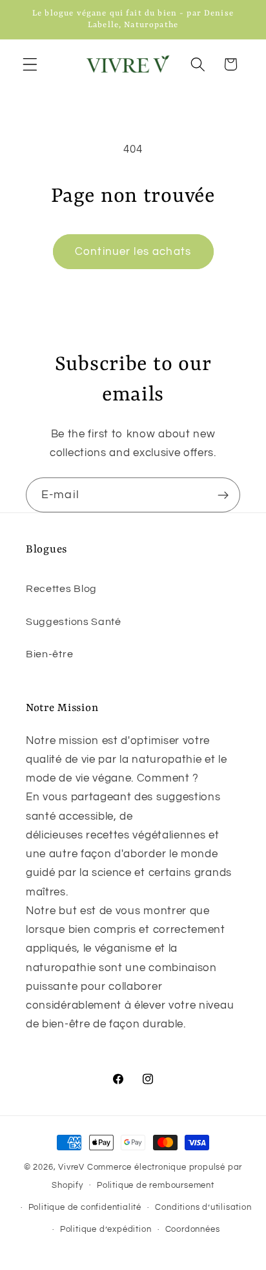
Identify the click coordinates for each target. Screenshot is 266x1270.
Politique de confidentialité (85, 1207)
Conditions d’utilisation (203, 1207)
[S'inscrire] (223, 494)
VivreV (71, 1167)
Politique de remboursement (155, 1185)
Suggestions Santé (73, 622)
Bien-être (49, 654)
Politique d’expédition (106, 1229)
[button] (30, 64)
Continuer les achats (133, 251)
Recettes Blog (61, 589)
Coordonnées (192, 1229)
